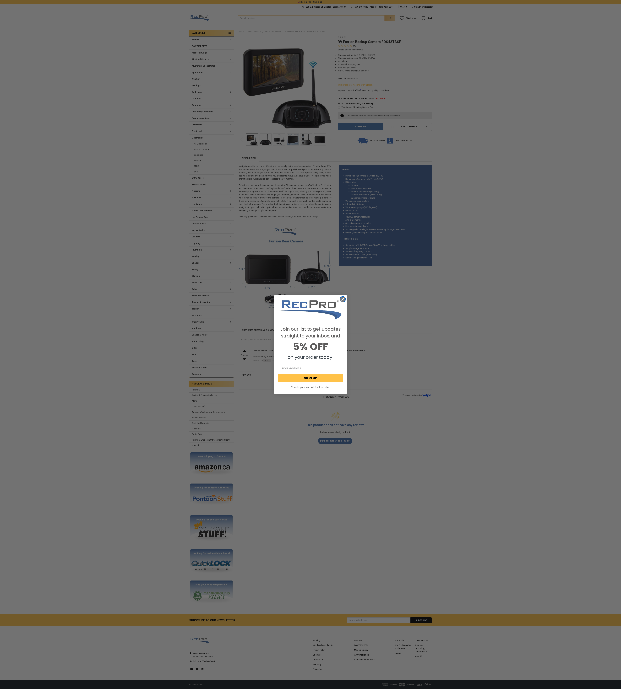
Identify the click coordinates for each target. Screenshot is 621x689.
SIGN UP (310, 378)
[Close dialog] (343, 299)
